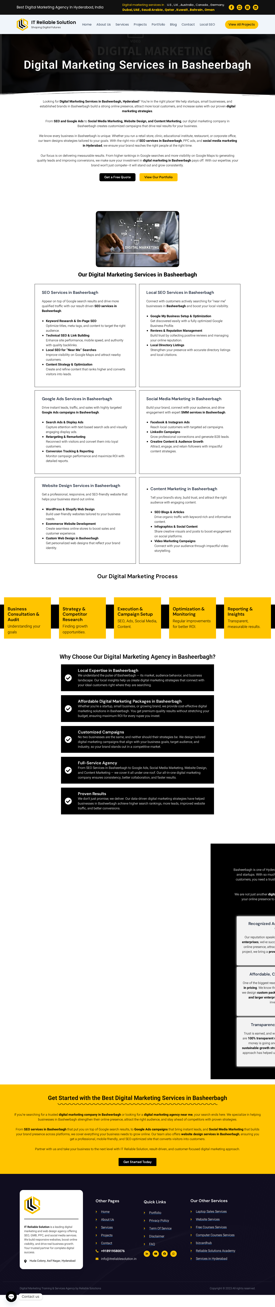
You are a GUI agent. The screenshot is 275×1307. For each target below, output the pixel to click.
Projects (140, 24)
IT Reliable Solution (53, 22)
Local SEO (207, 24)
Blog (173, 24)
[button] (241, 24)
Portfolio (158, 24)
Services (122, 24)
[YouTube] (239, 7)
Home (87, 24)
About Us (103, 24)
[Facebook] (231, 7)
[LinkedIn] (255, 7)
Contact (188, 24)
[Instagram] (247, 7)
